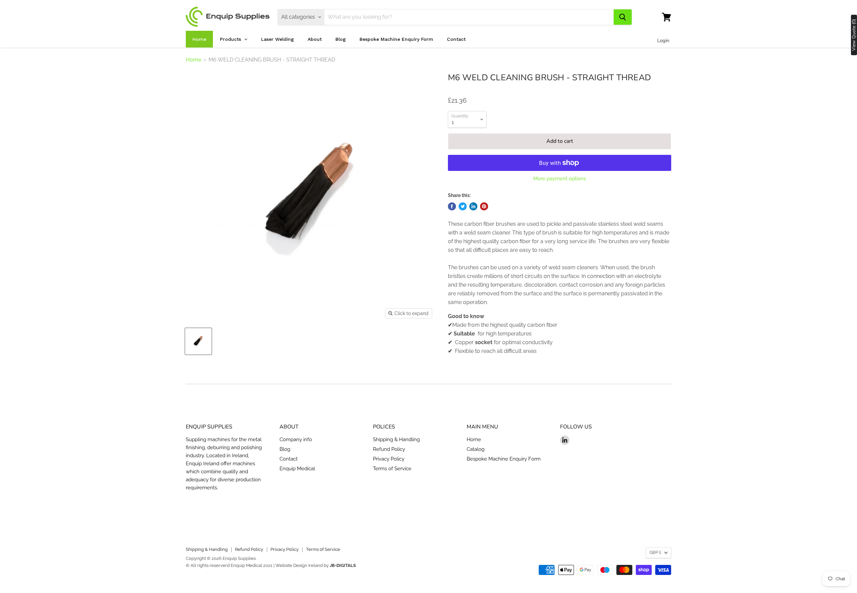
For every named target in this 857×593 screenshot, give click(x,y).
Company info (296, 439)
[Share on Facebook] (452, 206)
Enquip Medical (297, 469)
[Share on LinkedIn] (473, 206)
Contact (289, 459)
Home (193, 60)
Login (663, 40)
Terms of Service (392, 469)
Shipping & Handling (396, 439)
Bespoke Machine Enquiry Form (504, 459)
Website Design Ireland (299, 565)
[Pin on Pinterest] (484, 206)
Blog (285, 449)
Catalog (475, 449)
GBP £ (655, 552)
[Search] (623, 17)
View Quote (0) (854, 35)
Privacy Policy (388, 459)
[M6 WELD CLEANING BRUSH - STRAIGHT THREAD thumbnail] (198, 341)
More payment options (559, 179)
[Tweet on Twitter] (463, 206)
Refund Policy (389, 449)
